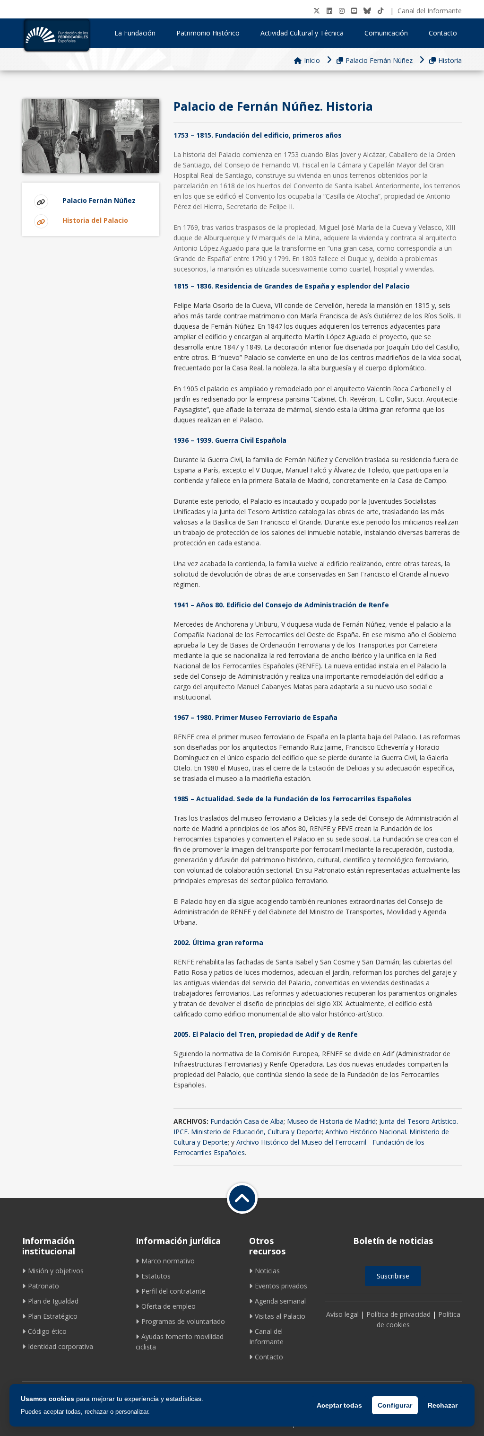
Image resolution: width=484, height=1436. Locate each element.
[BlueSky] (367, 10)
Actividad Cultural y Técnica (302, 32)
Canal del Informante (430, 10)
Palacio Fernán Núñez (379, 60)
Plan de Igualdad (53, 1300)
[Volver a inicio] (242, 1198)
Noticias (267, 1270)
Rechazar (443, 1405)
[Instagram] (342, 10)
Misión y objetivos (56, 1270)
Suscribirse (393, 1275)
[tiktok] (380, 10)
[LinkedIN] (329, 10)
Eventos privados (281, 1285)
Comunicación (386, 32)
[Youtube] (354, 10)
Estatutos (156, 1275)
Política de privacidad (398, 1314)
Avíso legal (342, 1314)
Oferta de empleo (168, 1306)
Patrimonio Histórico (208, 32)
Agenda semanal (280, 1300)
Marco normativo (168, 1260)
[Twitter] (316, 10)
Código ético (47, 1331)
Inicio (312, 60)
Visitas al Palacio (280, 1316)
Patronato (43, 1285)
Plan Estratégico (53, 1316)
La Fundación (135, 32)
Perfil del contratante (173, 1291)
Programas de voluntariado (183, 1321)
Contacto (443, 32)
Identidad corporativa (60, 1346)
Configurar (395, 1405)
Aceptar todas (339, 1405)
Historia (450, 60)
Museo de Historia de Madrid (331, 1121)
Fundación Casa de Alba (247, 1121)
